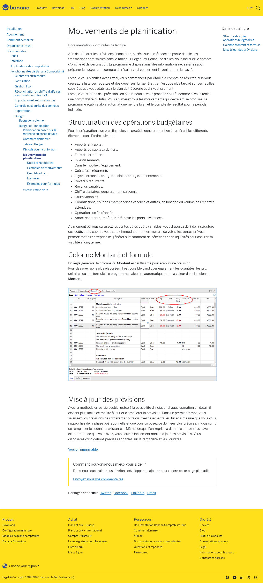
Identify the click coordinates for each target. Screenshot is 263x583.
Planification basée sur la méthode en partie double (40, 132)
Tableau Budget (33, 144)
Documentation (100, 8)
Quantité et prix (37, 173)
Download (58, 8)
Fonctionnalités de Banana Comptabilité (37, 71)
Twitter (105, 493)
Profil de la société (211, 536)
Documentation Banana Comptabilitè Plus (160, 525)
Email (151, 493)
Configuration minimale (17, 530)
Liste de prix (75, 547)
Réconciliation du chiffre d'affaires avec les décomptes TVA (38, 93)
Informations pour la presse (217, 552)
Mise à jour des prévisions (240, 50)
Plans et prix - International (85, 530)
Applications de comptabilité (30, 66)
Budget (19, 116)
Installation (14, 29)
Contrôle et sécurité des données (37, 106)
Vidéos (138, 536)
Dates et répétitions (40, 163)
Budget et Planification (34, 126)
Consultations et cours (214, 541)
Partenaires (141, 552)
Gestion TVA (23, 86)
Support (142, 8)
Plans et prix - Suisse (81, 525)
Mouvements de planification (34, 156)
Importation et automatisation (35, 100)
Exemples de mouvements (44, 168)
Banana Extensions (14, 541)
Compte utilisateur (79, 536)
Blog (82, 8)
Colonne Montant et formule (242, 45)
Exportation (22, 111)
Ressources (122, 8)
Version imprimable (83, 449)
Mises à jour (75, 552)
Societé (204, 525)
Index (14, 56)
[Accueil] (16, 8)
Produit (40, 8)
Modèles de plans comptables (20, 536)
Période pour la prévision (39, 149)
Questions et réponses (148, 547)
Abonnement (15, 34)
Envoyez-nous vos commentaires (98, 479)
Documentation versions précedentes (157, 541)
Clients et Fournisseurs (30, 76)
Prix (72, 8)
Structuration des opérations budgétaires (238, 38)
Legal (5, 577)
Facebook (121, 493)
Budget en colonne (31, 120)
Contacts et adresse (212, 558)
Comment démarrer (20, 40)
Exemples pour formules (43, 184)
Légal (203, 547)
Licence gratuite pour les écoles (87, 541)
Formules (33, 178)
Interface (17, 61)
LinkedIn (137, 493)
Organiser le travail (19, 46)
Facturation (22, 81)
